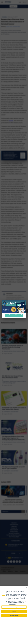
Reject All (14, 611)
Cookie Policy (12, 604)
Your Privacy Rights (14, 607)
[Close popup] (24, 302)
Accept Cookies (14, 615)
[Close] (26, 587)
